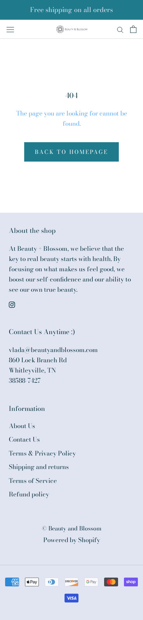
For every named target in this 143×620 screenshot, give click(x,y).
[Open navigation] (10, 29)
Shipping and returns (39, 467)
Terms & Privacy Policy (42, 453)
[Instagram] (12, 304)
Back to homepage (71, 152)
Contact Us (24, 439)
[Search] (120, 29)
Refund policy (29, 494)
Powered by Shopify (71, 540)
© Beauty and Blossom (72, 528)
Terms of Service (33, 480)
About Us (22, 426)
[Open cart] (133, 29)
